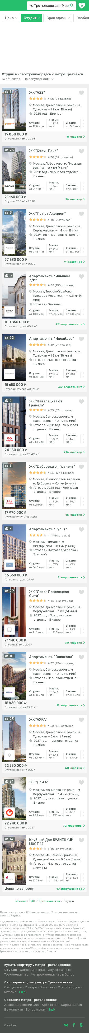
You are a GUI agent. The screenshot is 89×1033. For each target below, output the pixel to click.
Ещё (22, 992)
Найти (72, 5)
